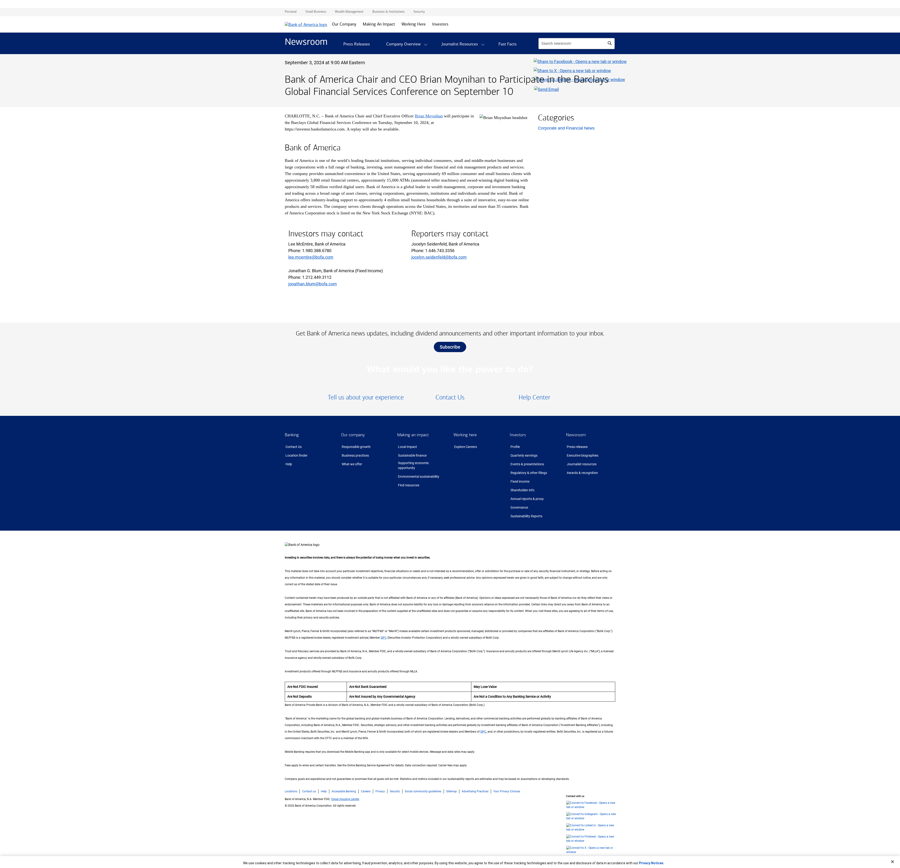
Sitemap (451, 791)
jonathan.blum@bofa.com (312, 283)
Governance (519, 507)
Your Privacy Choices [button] (506, 791)
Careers (366, 791)
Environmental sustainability (418, 476)
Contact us (309, 791)
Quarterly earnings (523, 455)
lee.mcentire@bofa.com (310, 257)
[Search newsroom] (609, 43)
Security (395, 791)
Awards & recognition (582, 473)
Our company (353, 434)
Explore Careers (465, 447)
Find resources (408, 485)
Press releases (577, 447)
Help (288, 464)
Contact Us (293, 447)
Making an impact (413, 434)
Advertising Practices (475, 791)
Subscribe (450, 347)
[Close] (892, 862)
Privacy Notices (651, 863)
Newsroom (576, 434)
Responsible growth (356, 447)
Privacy (380, 791)
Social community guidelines (423, 791)
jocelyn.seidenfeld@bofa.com (439, 257)
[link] (365, 397)
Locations (291, 791)
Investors (518, 434)
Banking (292, 434)
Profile (515, 447)
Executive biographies (582, 455)
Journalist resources (581, 464)
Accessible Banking (344, 791)
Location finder (296, 455)
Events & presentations (527, 464)
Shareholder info (522, 490)
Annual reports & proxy (527, 499)
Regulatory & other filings (528, 473)
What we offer (352, 464)
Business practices (355, 455)
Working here (465, 434)
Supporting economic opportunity (413, 465)
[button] (425, 44)
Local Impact (407, 447)
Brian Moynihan (429, 116)
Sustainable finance (412, 455)
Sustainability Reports (526, 516)
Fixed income (519, 481)
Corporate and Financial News (566, 128)
